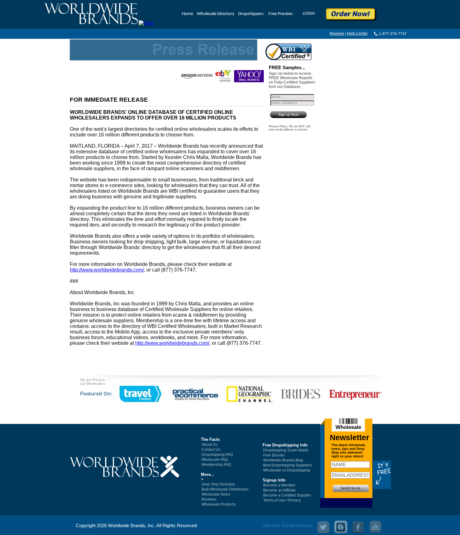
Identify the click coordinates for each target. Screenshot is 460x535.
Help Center (357, 33)
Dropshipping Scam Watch (286, 450)
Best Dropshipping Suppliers (287, 465)
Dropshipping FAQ (217, 454)
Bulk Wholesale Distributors (225, 489)
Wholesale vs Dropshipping (286, 470)
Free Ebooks (274, 455)
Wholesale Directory (215, 14)
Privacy (294, 500)
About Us (209, 444)
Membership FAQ (216, 464)
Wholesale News (216, 494)
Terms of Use (274, 500)
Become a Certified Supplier (287, 495)
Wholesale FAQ (215, 459)
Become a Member (279, 485)
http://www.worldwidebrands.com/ (107, 270)
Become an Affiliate (279, 490)
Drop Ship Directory (218, 484)
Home (187, 14)
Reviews (337, 33)
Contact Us (211, 449)
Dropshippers (250, 14)
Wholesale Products (219, 504)
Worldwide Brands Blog (283, 460)
